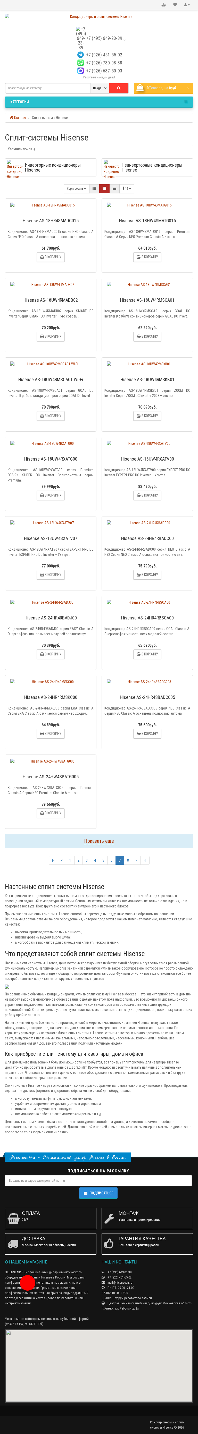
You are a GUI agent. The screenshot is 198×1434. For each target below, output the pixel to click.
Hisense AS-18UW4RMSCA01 (147, 300)
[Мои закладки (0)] (175, 5)
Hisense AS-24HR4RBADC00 (147, 538)
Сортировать (75, 188)
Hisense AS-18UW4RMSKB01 (147, 379)
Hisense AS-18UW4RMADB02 (50, 300)
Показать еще (99, 841)
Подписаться (101, 1193)
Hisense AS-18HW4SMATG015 (147, 220)
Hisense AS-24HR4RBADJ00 (50, 617)
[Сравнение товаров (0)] (163, 5)
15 (127, 188)
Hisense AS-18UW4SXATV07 (50, 538)
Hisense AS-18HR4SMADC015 (51, 220)
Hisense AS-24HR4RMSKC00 (50, 697)
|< (53, 860)
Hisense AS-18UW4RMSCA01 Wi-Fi (50, 379)
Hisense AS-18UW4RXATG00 (50, 459)
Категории (19, 102)
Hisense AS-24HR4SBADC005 (147, 697)
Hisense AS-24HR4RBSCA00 (147, 617)
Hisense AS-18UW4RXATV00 (147, 459)
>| (145, 860)
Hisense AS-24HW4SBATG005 (51, 776)
